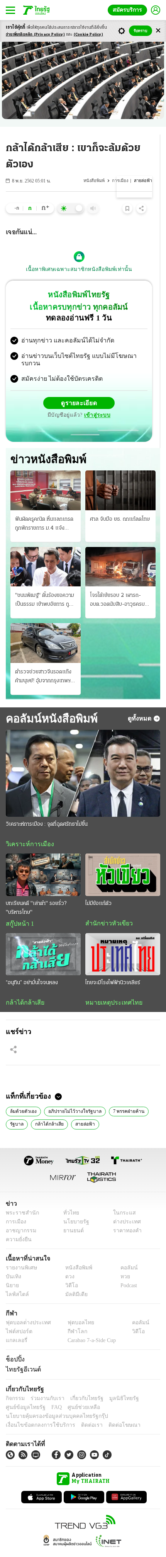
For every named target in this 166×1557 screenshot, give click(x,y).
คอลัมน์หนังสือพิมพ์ (49, 702)
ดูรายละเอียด (49, 397)
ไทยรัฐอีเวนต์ (21, 1356)
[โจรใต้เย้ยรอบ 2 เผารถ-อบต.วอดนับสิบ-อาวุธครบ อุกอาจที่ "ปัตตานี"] (120, 551)
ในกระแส (121, 1199)
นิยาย (12, 1271)
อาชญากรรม (19, 1217)
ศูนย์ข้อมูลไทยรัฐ (23, 1393)
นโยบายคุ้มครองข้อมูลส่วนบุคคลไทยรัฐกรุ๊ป (51, 1402)
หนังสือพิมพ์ (95, 181)
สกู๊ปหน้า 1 (18, 908)
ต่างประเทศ (124, 1208)
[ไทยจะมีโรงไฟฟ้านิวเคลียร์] (122, 939)
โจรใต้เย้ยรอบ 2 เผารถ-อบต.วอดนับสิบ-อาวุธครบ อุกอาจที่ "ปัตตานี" (117, 585)
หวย (122, 1263)
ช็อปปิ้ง (14, 1345)
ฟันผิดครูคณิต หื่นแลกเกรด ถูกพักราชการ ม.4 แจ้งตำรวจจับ (44, 509)
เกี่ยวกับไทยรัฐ (81, 1384)
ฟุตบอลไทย (74, 1309)
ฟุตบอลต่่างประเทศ (26, 1309)
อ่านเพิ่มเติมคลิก (35, 34)
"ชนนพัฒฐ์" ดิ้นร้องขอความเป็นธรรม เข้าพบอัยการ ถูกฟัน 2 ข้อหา (44, 585)
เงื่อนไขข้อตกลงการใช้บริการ (36, 1411)
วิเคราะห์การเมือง (27, 829)
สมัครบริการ (129, 10)
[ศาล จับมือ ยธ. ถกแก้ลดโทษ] (120, 474)
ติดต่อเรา (81, 1411)
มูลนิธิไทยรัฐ (115, 1384)
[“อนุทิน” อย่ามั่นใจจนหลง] (43, 939)
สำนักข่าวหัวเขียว (106, 908)
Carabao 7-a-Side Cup (89, 1326)
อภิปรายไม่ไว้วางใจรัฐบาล (71, 1096)
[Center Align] (158, 31)
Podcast (127, 1271)
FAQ (51, 1393)
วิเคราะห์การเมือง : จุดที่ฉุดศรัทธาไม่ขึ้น (47, 809)
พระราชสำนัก (20, 1199)
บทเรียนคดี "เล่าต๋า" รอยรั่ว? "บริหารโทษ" (36, 892)
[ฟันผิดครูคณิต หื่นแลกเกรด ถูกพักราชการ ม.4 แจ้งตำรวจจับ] (45, 474)
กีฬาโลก (71, 1317)
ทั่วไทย (69, 1199)
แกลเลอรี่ (15, 1326)
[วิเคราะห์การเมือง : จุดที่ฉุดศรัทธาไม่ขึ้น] (83, 757)
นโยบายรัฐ (73, 1208)
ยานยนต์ (71, 1217)
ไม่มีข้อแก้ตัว (98, 888)
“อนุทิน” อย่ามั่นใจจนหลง (32, 968)
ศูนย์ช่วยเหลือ (76, 1393)
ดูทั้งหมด (140, 703)
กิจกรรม (15, 1384)
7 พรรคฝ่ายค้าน (122, 1096)
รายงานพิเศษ (20, 1254)
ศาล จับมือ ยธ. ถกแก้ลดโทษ (120, 503)
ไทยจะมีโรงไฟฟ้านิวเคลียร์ (112, 968)
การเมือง (121, 181)
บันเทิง (12, 1263)
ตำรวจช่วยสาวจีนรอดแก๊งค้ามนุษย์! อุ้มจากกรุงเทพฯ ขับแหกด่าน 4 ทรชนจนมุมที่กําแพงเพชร (44, 661)
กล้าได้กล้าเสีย (23, 988)
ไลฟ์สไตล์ (15, 1280)
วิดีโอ (69, 1271)
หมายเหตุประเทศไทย (110, 988)
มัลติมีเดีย (73, 1280)
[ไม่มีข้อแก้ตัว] (122, 859)
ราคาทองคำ (125, 1217)
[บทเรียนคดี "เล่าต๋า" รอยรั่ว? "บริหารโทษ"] (43, 859)
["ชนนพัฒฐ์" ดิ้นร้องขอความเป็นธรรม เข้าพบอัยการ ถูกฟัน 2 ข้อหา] (45, 551)
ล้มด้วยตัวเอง (23, 1096)
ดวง (68, 1263)
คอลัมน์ (125, 1254)
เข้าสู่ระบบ (133, 396)
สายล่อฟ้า (82, 1109)
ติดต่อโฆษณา (111, 1411)
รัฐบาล (16, 1109)
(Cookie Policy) (88, 34)
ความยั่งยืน (18, 1225)
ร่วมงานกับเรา (44, 1384)
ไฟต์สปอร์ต (17, 1317)
